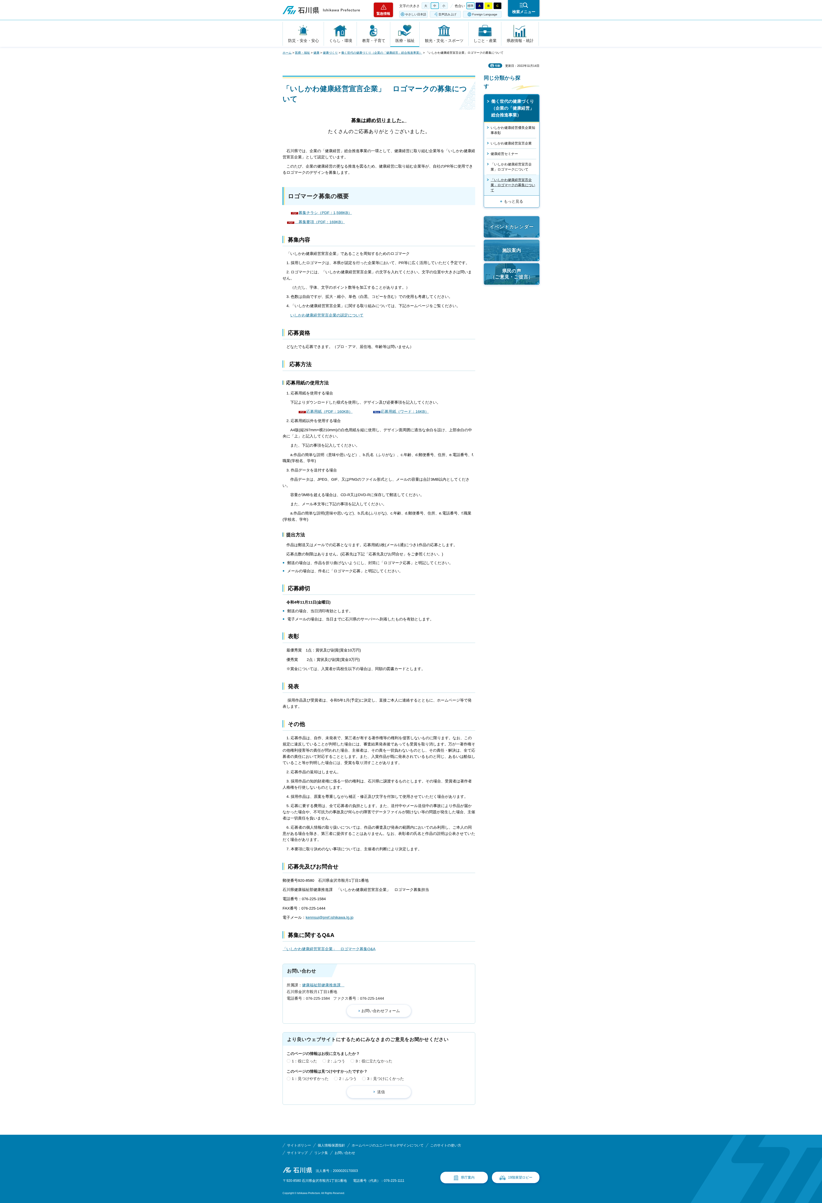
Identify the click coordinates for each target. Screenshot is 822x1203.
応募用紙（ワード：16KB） (405, 411)
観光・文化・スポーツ (444, 41)
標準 (471, 5)
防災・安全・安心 (303, 41)
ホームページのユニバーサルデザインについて (388, 1145)
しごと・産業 (485, 41)
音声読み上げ (447, 14)
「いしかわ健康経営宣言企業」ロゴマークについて (511, 166)
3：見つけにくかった (385, 1079)
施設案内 (511, 250)
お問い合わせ (345, 1153)
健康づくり (330, 52)
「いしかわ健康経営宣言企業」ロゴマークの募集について (513, 185)
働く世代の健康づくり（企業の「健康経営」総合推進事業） (381, 52)
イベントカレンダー (512, 226)
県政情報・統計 (520, 41)
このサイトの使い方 (445, 1145)
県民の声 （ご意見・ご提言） (511, 274)
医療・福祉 (405, 41)
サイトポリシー (299, 1145)
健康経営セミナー (504, 154)
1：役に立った (304, 1061)
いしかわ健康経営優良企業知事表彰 (513, 130)
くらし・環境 (340, 41)
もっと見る (513, 201)
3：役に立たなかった (374, 1061)
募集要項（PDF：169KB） (320, 222)
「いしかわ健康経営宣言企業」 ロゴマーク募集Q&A (329, 949)
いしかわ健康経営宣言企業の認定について (326, 315)
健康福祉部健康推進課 (323, 985)
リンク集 (321, 1153)
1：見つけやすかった (310, 1079)
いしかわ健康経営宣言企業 (511, 143)
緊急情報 (383, 13)
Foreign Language (484, 14)
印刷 (497, 65)
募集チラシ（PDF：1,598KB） (325, 213)
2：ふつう (336, 1061)
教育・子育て (373, 41)
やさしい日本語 (415, 14)
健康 (316, 52)
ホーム (287, 52)
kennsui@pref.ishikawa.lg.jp (329, 917)
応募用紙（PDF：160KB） (329, 411)
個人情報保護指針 (331, 1145)
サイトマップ (297, 1153)
